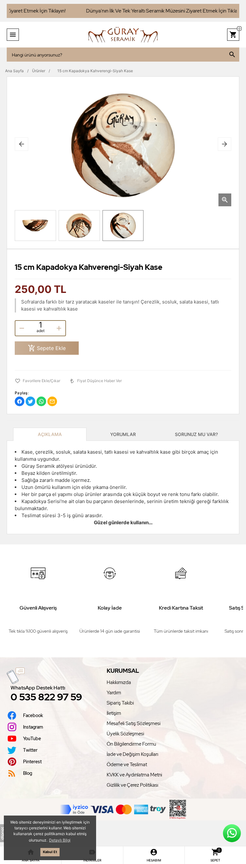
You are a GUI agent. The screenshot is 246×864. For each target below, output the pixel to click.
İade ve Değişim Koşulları (132, 754)
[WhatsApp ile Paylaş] (41, 401)
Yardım (114, 692)
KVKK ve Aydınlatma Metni (134, 775)
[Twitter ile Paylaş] (30, 401)
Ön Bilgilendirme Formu (131, 744)
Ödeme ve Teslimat (127, 764)
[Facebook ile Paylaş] (19, 401)
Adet (41, 330)
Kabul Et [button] (50, 852)
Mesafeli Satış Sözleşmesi (133, 723)
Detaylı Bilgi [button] (59, 840)
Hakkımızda (119, 682)
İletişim (114, 713)
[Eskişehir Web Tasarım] (2, 833)
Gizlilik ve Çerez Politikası (132, 785)
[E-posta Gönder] (52, 401)
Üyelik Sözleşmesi (125, 734)
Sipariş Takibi (120, 703)
